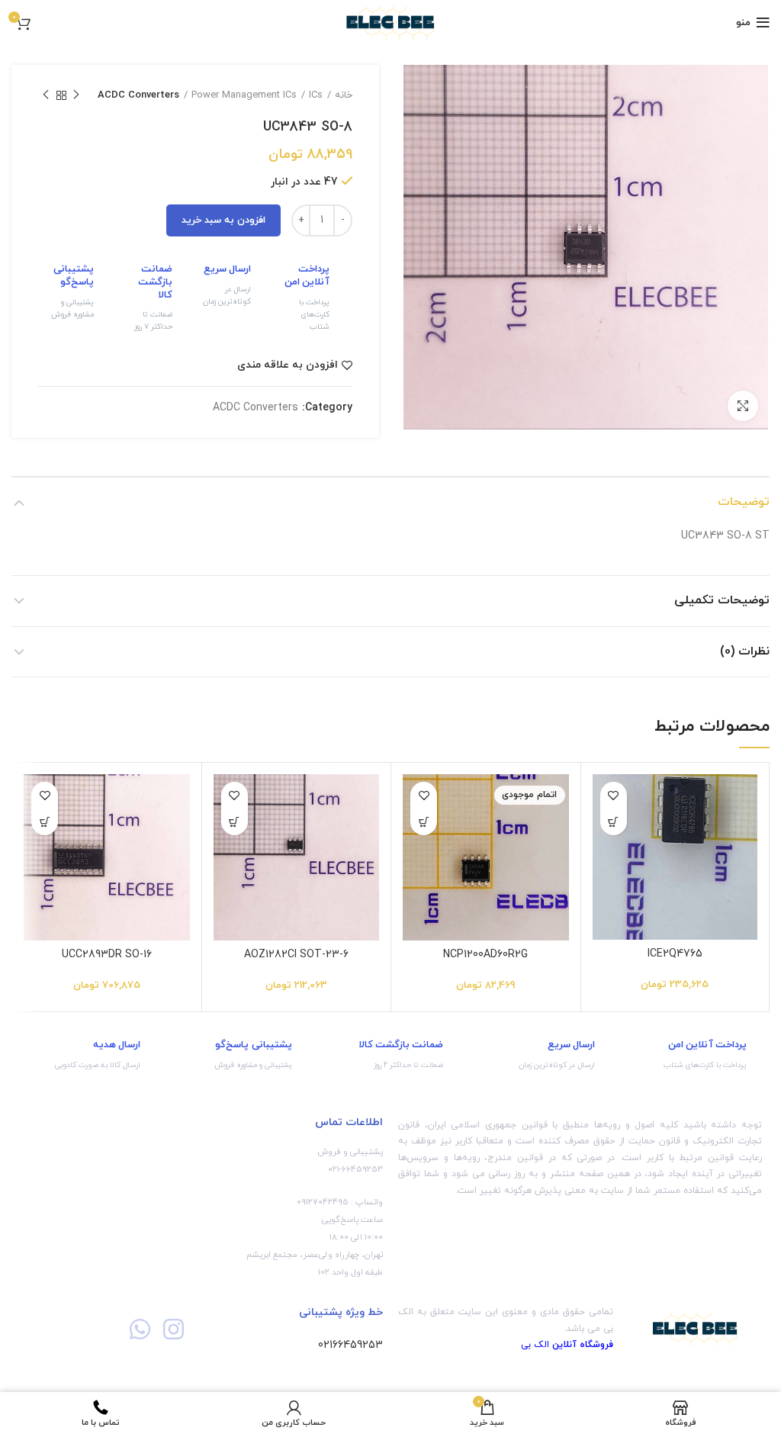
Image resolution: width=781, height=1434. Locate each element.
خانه (343, 95)
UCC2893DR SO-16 (107, 954)
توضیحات (744, 502)
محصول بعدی (45, 95)
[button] (613, 822)
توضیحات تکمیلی (722, 600)
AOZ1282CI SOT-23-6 (296, 954)
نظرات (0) (745, 651)
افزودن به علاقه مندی (287, 365)
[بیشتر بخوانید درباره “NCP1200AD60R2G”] (423, 822)
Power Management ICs (244, 95)
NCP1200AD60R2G (485, 954)
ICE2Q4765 (675, 954)
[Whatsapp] (140, 1329)
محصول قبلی (76, 95)
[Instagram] (173, 1329)
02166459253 (350, 1345)
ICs (316, 95)
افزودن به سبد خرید (223, 220)
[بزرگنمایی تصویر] (743, 406)
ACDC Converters (138, 95)
